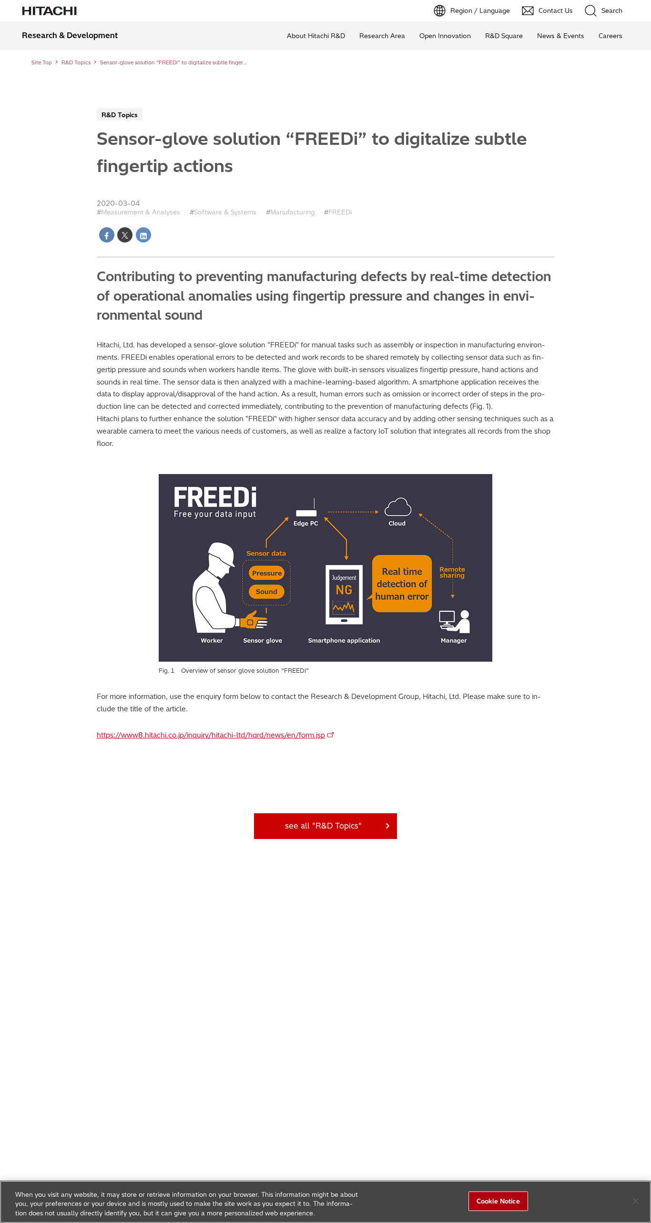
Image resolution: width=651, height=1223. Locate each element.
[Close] (635, 1201)
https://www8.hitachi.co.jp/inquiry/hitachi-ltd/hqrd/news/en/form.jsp (211, 735)
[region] (325, 1202)
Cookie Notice (498, 1200)
